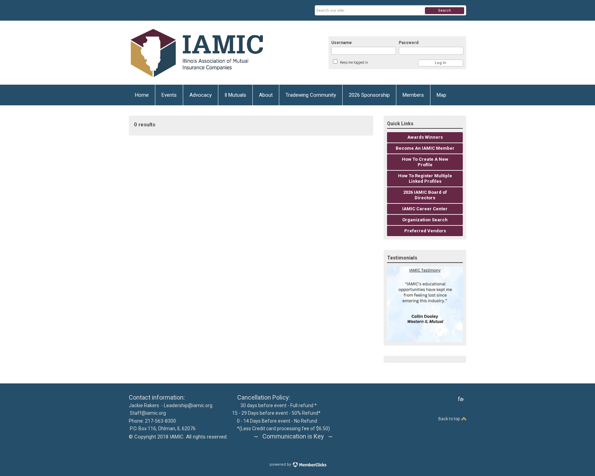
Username (341, 42)
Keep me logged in (354, 62)
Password (408, 42)
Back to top (449, 418)
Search (444, 10)
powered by (281, 464)
